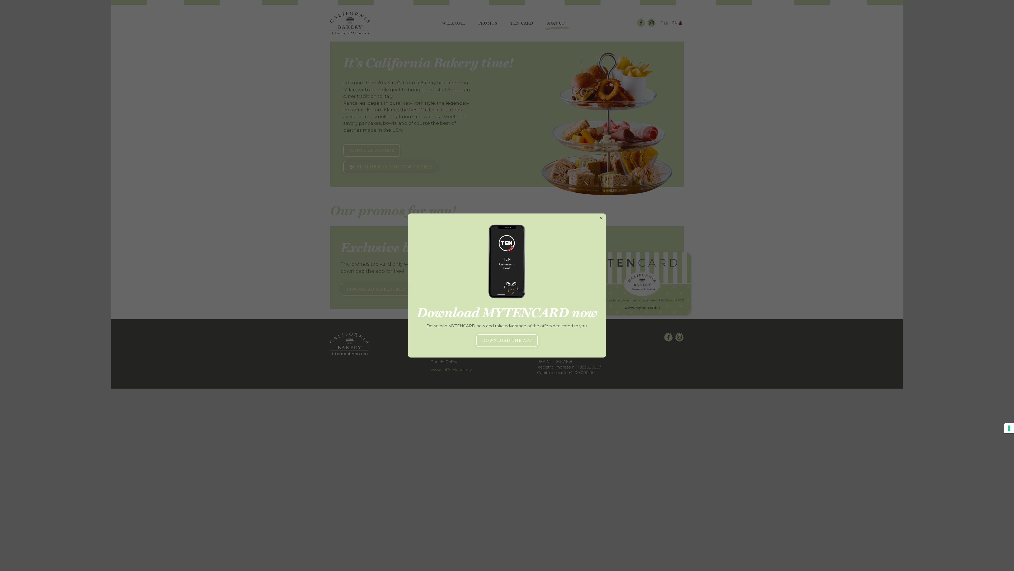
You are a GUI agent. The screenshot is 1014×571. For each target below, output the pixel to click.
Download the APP (507, 340)
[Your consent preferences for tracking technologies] (1009, 428)
